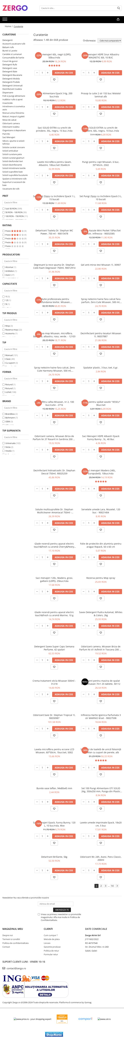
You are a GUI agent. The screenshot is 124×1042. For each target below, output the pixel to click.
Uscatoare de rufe (10, 188)
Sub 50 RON (11, 208)
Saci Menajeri (8, 137)
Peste (8, 230)
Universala (10, 443)
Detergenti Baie (9, 71)
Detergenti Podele (11, 82)
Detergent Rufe (9, 64)
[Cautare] (119, 8)
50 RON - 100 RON (14, 212)
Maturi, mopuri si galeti (13, 116)
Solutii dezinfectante (12, 164)
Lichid (8, 392)
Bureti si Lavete (9, 50)
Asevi (7, 274)
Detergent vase (9, 68)
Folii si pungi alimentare (13, 95)
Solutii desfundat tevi (12, 161)
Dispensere (7, 92)
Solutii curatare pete (12, 154)
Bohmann (10, 417)
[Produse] (5, 20)
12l (6, 300)
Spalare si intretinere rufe (14, 178)
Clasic (8, 358)
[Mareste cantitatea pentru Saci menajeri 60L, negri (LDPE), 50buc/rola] (47, 72)
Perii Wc (6, 133)
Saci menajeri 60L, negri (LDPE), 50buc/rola (54, 56)
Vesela (8, 450)
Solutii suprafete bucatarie (15, 175)
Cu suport (10, 362)
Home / (9, 26)
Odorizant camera (11, 123)
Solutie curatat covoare (13, 147)
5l (6, 304)
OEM (7, 421)
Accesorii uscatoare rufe (13, 43)
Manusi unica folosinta (13, 112)
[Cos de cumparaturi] (118, 19)
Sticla (7, 447)
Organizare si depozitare (14, 130)
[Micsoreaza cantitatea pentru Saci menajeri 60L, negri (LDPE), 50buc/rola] (37, 72)
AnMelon (9, 271)
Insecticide (7, 103)
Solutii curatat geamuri (13, 157)
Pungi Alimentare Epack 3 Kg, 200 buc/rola (54, 95)
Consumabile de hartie (13, 57)
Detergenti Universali (12, 85)
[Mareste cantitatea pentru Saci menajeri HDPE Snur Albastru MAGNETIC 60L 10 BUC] (94, 72)
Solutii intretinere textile (14, 168)
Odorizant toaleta (10, 126)
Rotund (9, 384)
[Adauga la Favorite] (54, 79)
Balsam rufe (8, 47)
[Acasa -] (18, 8)
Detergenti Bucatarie (12, 75)
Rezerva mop (11, 329)
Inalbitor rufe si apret (12, 99)
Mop (7, 325)
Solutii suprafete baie (12, 171)
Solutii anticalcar (10, 150)
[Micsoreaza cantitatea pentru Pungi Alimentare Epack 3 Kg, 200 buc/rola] (37, 107)
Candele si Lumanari (12, 54)
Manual (9, 355)
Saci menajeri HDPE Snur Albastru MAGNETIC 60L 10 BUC (100, 56)
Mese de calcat (9, 119)
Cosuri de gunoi (9, 61)
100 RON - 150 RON (14, 216)
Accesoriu (10, 333)
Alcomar (9, 267)
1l (6, 296)
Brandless (10, 413)
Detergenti (7, 40)
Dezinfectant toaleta (12, 88)
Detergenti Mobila (11, 78)
